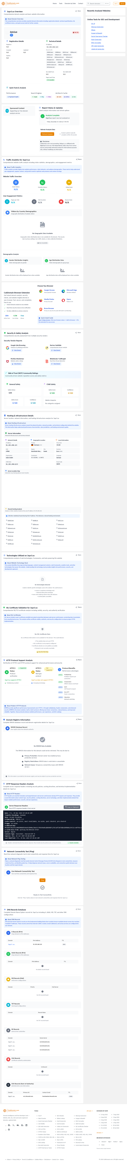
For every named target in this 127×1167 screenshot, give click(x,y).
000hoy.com (50, 54)
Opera (120, 1141)
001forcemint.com (59, 57)
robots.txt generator (97, 49)
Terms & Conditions (27, 1159)
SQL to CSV (79, 1137)
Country (33, 443)
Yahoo (49, 97)
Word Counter (42, 1118)
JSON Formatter (80, 1124)
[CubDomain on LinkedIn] (26, 1125)
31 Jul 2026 (104, 1125)
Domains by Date (70, 3)
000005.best (50, 52)
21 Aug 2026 (104, 1114)
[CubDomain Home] (10, 4)
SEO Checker (60, 1116)
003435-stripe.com (51, 64)
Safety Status (11, 390)
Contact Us (55, 1159)
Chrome (103, 1141)
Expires (8, 55)
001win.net (59, 59)
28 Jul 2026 (116, 1128)
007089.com (69, 64)
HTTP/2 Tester (42, 1132)
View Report (17, 350)
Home (55, 3)
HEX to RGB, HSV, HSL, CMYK (65, 1134)
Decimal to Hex (80, 1142)
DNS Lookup (41, 1142)
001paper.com (50, 59)
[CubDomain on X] (13, 1125)
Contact (80, 3)
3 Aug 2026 (116, 1120)
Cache (59, 97)
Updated (25, 50)
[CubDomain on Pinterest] (22, 1125)
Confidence (33, 400)
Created (8, 50)
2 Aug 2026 (104, 1122)
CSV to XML (79, 1129)
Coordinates (34, 455)
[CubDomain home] (11, 1111)
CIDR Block (8, 462)
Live (75, 97)
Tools (60, 3)
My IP (93, 24)
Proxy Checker (61, 1145)
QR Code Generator (97, 46)
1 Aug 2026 (116, 1122)
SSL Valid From (50, 72)
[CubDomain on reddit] (9, 1129)
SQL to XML (60, 1140)
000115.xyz (65, 52)
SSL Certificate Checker (82, 1126)
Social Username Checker (99, 36)
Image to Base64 (96, 33)
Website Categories (50, 400)
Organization (9, 455)
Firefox (115, 1141)
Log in (115, 3)
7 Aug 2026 (116, 1114)
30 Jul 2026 (116, 1125)
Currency (58, 449)
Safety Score (14, 400)
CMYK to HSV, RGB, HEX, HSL (46, 1137)
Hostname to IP (61, 1142)
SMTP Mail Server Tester (45, 1148)
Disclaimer (47, 1159)
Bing (43, 97)
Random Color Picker (44, 1134)
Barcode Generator (43, 1145)
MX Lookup (79, 1140)
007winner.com (50, 67)
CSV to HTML (42, 1129)
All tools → (90, 1111)
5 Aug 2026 (116, 1117)
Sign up (122, 3)
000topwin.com (67, 54)
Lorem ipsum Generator (82, 1145)
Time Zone (59, 443)
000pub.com (58, 54)
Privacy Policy (16, 1159)
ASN (7, 449)
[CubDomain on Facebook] (9, 1125)
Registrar (9, 44)
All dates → (100, 1133)
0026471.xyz (61, 62)
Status (62, 1159)
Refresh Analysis (47, 134)
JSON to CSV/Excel (62, 1132)
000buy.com (73, 52)
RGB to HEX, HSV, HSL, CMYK (84, 1134)
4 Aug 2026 (104, 1120)
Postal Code (59, 462)
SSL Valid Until (67, 72)
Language (58, 455)
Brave (103, 1145)
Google (35, 97)
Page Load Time (50, 77)
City (44, 449)
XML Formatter (96, 43)
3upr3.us (13, 32)
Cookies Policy (38, 1159)
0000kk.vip (57, 52)
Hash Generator (96, 39)
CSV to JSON (60, 1129)
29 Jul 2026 (104, 1128)
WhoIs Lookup (61, 1118)
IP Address (49, 44)
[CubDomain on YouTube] (17, 1125)
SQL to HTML (60, 1137)
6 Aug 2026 (104, 1117)
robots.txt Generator (63, 1126)
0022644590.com (51, 62)
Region (33, 449)
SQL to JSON (41, 1140)
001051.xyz (49, 57)
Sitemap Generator (97, 27)
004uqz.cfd (61, 64)
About (9, 1159)
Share (79, 11)
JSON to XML (79, 1132)
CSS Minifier (41, 1124)
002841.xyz (68, 62)
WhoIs (93, 30)
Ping (42, 880)
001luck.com (69, 57)
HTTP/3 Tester (61, 1148)
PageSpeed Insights (14, 97)
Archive (67, 97)
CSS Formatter (61, 1124)
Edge (109, 1141)
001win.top (67, 59)
